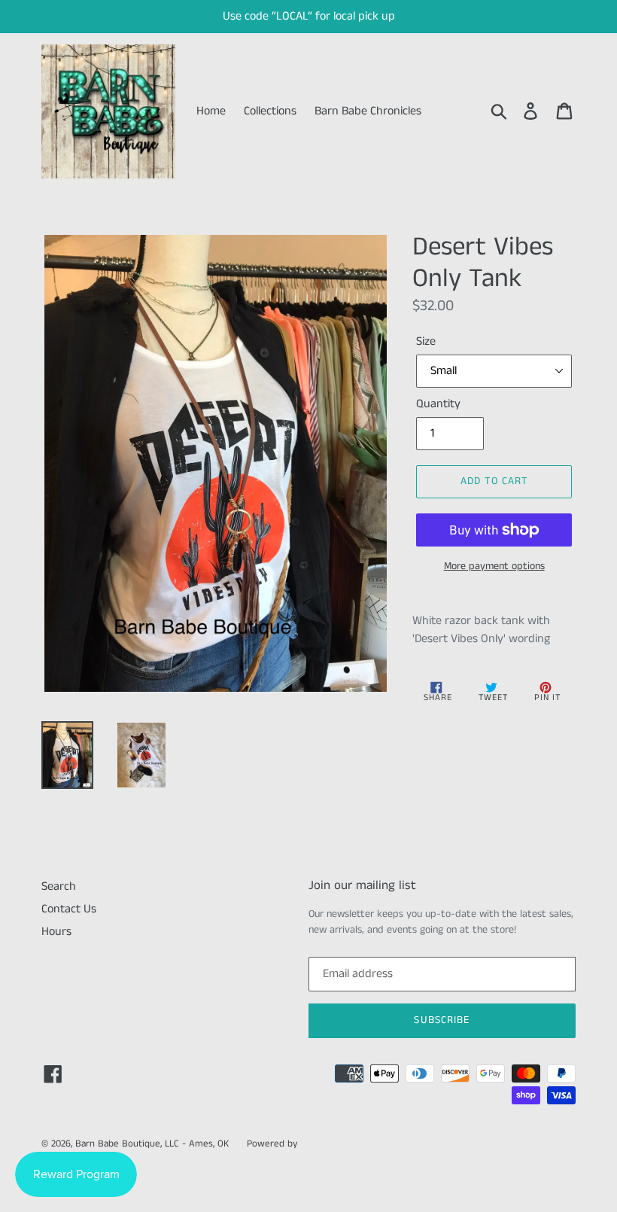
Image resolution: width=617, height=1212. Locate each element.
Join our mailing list (362, 885)
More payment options (494, 566)
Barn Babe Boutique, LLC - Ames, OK (152, 1144)
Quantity (438, 404)
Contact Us (68, 909)
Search (58, 886)
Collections (270, 111)
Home (211, 111)
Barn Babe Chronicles (368, 111)
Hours (56, 931)
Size (426, 341)
